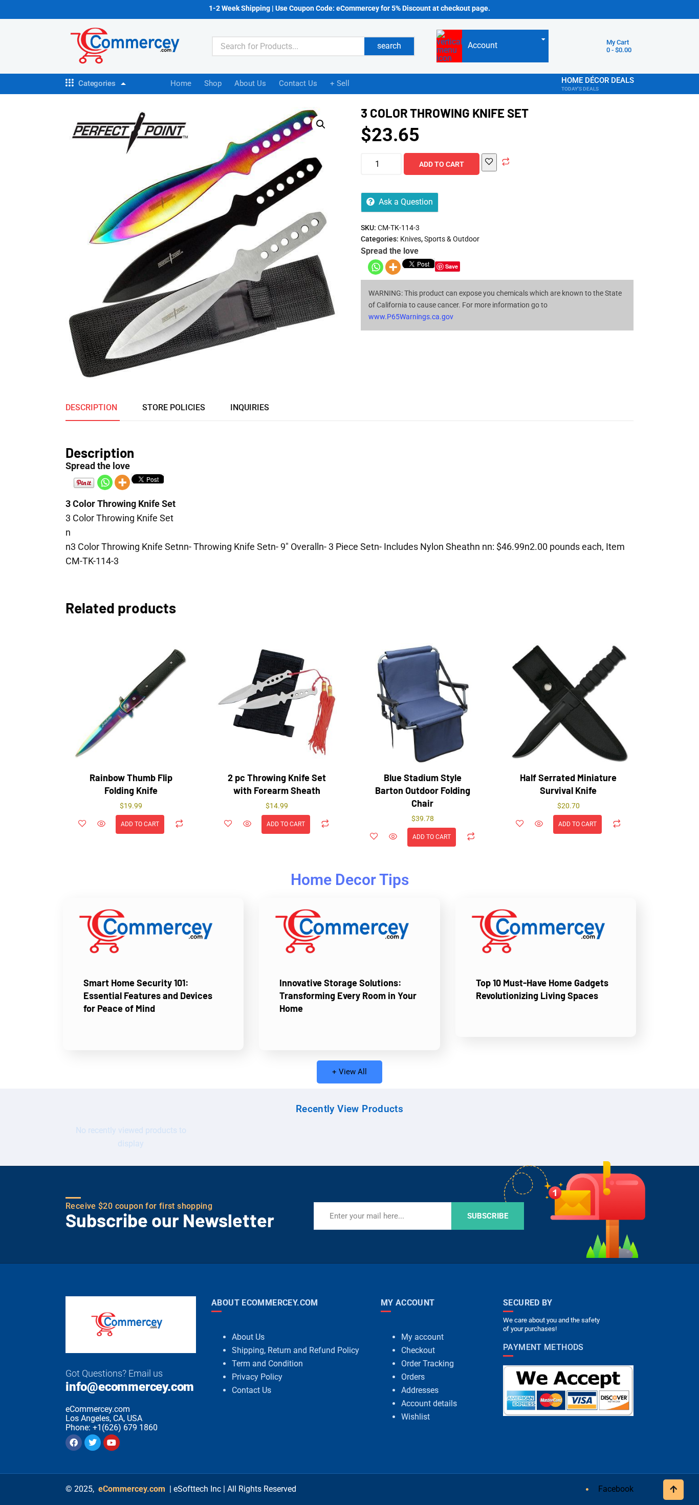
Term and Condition (267, 1363)
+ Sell (340, 83)
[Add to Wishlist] (489, 162)
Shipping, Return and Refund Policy (295, 1350)
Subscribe (487, 1216)
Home (180, 83)
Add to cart (441, 164)
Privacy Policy (257, 1377)
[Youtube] (111, 1442)
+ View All (349, 1071)
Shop (213, 83)
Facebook (615, 1489)
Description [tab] (91, 407)
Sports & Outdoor (451, 239)
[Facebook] (73, 1442)
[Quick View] (101, 824)
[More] (393, 267)
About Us (250, 83)
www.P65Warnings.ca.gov (410, 317)
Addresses (420, 1390)
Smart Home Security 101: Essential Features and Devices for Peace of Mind (147, 995)
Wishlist (415, 1417)
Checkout (418, 1350)
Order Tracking (427, 1363)
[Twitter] (92, 1442)
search (389, 46)
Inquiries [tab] (249, 407)
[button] (321, 124)
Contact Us (298, 83)
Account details (429, 1403)
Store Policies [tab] (173, 407)
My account (422, 1337)
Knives (410, 239)
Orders (413, 1377)
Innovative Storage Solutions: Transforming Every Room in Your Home (348, 995)
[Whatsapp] (375, 267)
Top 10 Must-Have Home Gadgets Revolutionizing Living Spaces (542, 989)
